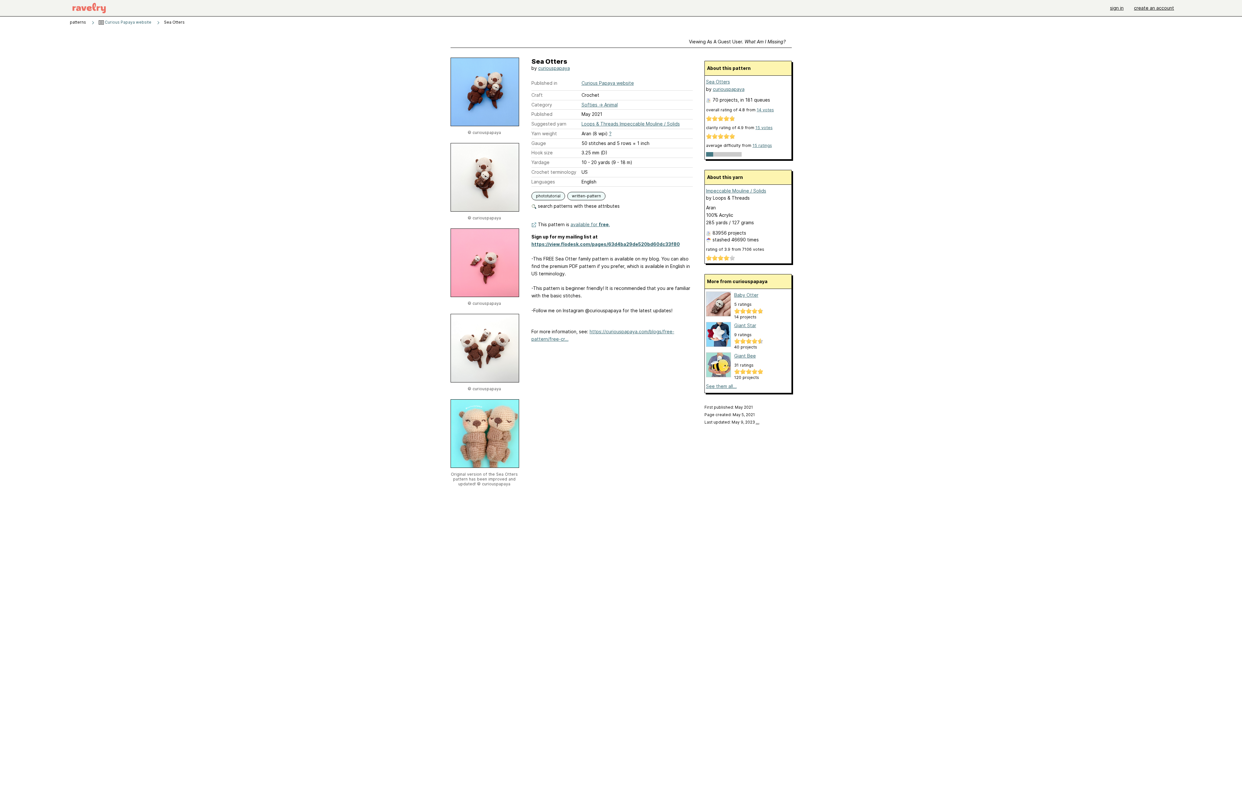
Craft (537, 95)
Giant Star (745, 325)
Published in (544, 83)
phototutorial (548, 195)
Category (541, 104)
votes (765, 109)
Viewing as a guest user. (737, 41)
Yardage (540, 162)
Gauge (538, 143)
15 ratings (762, 145)
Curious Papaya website (127, 22)
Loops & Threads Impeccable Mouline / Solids (631, 124)
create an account (1154, 8)
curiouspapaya (554, 68)
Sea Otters (718, 81)
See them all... (721, 386)
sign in (1117, 8)
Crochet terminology (553, 172)
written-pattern (586, 195)
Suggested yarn (548, 124)
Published (541, 114)
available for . (590, 224)
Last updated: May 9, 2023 (731, 422)
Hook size (542, 152)
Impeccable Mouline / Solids (736, 190)
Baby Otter (746, 295)
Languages (543, 181)
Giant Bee (745, 356)
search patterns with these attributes (578, 206)
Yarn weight (544, 133)
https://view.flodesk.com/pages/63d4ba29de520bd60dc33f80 (605, 244)
